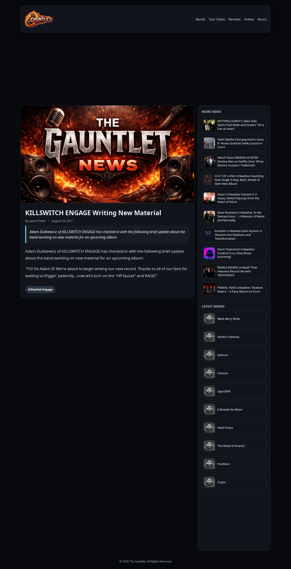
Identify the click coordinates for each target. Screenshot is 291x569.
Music (262, 19)
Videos (249, 19)
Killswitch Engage (40, 289)
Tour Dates (217, 19)
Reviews (234, 19)
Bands (200, 19)
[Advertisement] (145, 70)
